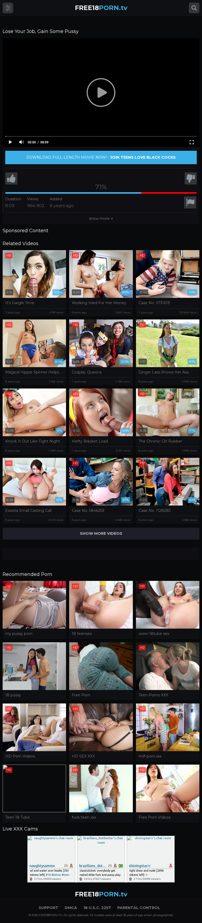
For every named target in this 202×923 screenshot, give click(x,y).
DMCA (71, 907)
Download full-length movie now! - (101, 157)
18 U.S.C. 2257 (97, 907)
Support (48, 907)
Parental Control (138, 907)
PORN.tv (101, 7)
